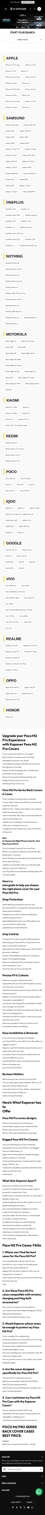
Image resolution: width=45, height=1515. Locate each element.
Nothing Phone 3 (12, 287)
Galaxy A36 (23, 137)
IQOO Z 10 (26, 520)
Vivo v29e (27, 622)
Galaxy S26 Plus (30, 125)
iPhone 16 (26, 83)
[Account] (35, 9)
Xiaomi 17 (26, 407)
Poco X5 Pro (10, 491)
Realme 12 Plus (12, 670)
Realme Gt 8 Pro (12, 646)
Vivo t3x (9, 628)
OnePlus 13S (10, 221)
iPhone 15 (26, 95)
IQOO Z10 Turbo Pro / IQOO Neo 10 (19, 514)
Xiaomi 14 (9, 419)
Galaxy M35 (26, 167)
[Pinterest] (13, 1507)
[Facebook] (17, 1507)
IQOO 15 (9, 508)
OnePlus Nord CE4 (13, 239)
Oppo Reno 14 (11, 693)
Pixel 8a (32, 562)
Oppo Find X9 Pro (12, 687)
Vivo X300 (25, 586)
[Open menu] (6, 9)
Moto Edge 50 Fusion (26, 378)
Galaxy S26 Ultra (12, 125)
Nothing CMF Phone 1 (14, 311)
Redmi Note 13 (11, 443)
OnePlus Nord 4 (26, 227)
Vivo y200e (24, 616)
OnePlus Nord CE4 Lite (14, 233)
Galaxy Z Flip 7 (11, 155)
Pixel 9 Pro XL (22, 556)
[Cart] (39, 9)
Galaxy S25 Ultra (28, 155)
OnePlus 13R (26, 221)
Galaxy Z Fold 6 (28, 161)
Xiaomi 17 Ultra (11, 407)
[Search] (30, 9)
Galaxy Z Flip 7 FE (13, 149)
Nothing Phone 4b (12, 263)
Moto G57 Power (27, 341)
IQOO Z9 (9, 532)
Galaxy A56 (10, 137)
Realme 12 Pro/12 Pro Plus (16, 664)
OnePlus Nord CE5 (13, 215)
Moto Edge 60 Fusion (14, 365)
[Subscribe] (40, 1469)
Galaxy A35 (10, 186)
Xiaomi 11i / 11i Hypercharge (16, 425)
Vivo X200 (9, 604)
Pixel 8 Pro (10, 568)
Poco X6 (20, 485)
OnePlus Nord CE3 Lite (28, 246)
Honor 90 (9, 717)
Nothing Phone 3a (12, 305)
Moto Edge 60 (11, 353)
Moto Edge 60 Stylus (13, 359)
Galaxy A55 (23, 179)
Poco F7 (9, 485)
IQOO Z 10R (34, 508)
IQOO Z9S (10, 526)
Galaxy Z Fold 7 (31, 149)
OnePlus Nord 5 (31, 215)
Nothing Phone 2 (30, 318)
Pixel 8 (21, 568)
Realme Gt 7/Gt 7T (30, 646)
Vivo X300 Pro (11, 586)
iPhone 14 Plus (11, 107)
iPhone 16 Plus (11, 83)
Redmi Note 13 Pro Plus (15, 449)
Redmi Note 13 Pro (13, 455)
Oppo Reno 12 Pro (13, 699)
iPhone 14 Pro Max (13, 101)
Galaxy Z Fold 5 (12, 192)
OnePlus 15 (25, 209)
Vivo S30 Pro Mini (12, 598)
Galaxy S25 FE (25, 131)
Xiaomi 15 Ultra (11, 413)
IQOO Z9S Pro (24, 526)
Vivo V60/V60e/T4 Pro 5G (15, 592)
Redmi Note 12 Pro (13, 461)
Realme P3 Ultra (30, 652)
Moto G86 (9, 347)
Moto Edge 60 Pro (28, 353)
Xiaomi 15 (26, 413)
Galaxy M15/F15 (29, 173)
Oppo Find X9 (29, 687)
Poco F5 (32, 485)
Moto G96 (22, 347)
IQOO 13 (21, 508)
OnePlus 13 (10, 227)
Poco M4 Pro (25, 491)
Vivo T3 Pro (10, 616)
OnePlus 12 (10, 246)
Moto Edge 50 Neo (13, 371)
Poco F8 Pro (10, 479)
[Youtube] (28, 1507)
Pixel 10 (9, 556)
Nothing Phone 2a (12, 318)
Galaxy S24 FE (11, 161)
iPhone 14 (26, 107)
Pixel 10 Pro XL (11, 550)
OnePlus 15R (11, 209)
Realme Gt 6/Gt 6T (13, 658)
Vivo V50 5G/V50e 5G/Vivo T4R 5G (19, 610)
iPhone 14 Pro (30, 101)
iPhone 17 (24, 71)
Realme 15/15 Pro (12, 652)
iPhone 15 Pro (30, 89)
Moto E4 (9, 390)
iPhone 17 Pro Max (13, 65)
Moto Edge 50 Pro (32, 384)
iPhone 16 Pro (30, 77)
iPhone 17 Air (11, 71)
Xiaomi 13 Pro (23, 419)
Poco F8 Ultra (25, 479)
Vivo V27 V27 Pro (12, 622)
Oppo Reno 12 (27, 693)
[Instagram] (21, 1507)
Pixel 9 (21, 562)
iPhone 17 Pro (30, 65)
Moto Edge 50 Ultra (13, 384)
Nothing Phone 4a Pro (14, 269)
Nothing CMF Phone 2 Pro (16, 293)
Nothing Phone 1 (12, 324)
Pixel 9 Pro (10, 562)
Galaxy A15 (10, 179)
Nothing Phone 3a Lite (14, 281)
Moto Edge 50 (30, 371)
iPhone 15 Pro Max (13, 89)
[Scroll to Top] (40, 1502)
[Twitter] (24, 1507)
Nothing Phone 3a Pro (14, 299)
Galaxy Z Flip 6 (11, 167)
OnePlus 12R (30, 239)
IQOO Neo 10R (11, 520)
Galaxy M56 (10, 143)
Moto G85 (9, 378)
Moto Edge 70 (11, 341)
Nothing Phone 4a (12, 275)
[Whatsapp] (32, 1507)
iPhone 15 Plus (11, 95)
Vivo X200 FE (29, 598)
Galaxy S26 (10, 131)
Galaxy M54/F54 (29, 192)
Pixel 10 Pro (26, 550)
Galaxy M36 (24, 143)
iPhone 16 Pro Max (13, 77)
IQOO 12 (21, 532)
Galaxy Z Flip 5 (25, 186)
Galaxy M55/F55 (12, 173)
